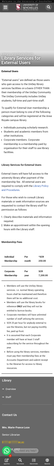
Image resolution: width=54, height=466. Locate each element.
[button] (5, 7)
